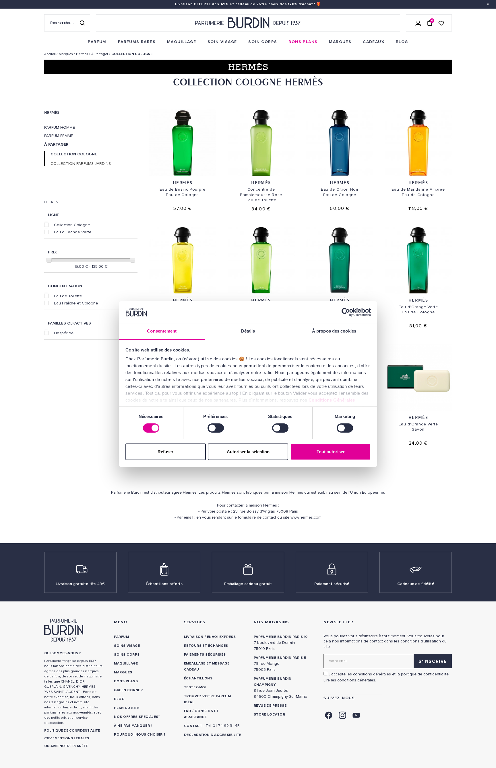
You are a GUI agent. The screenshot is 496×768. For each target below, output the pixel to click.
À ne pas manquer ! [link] (133, 726)
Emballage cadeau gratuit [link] (248, 583)
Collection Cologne (72, 224)
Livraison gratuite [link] (80, 583)
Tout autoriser (331, 451)
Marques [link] (123, 672)
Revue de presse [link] (270, 705)
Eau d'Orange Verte (73, 231)
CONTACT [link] (193, 726)
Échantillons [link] (198, 678)
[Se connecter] (418, 23)
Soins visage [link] (127, 646)
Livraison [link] (194, 637)
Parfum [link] (121, 637)
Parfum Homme (59, 128)
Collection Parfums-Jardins (81, 164)
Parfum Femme (58, 136)
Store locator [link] (269, 714)
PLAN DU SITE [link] (126, 708)
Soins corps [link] (127, 654)
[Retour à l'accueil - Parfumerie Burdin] (248, 23)
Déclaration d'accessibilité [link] (212, 735)
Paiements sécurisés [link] (205, 654)
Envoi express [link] (221, 637)
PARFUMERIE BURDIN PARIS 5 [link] (280, 658)
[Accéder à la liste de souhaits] (441, 22)
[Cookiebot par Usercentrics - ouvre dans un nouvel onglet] (346, 312)
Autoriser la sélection (248, 451)
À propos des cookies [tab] (334, 331)
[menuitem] (97, 42)
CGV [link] (48, 738)
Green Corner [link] (128, 690)
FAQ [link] (187, 711)
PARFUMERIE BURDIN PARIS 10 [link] (280, 637)
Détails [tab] (248, 331)
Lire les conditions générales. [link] (349, 680)
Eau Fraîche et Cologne (76, 303)
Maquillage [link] (126, 663)
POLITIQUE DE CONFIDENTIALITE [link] (72, 730)
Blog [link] (119, 699)
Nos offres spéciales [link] (136, 717)
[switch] (216, 428)
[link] (97, 42)
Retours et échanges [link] (206, 646)
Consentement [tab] (162, 331)
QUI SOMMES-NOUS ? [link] (62, 653)
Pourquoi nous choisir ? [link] (139, 734)
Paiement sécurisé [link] (331, 583)
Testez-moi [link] (195, 687)
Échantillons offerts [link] (164, 583)
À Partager (56, 144)
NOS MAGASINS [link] (271, 622)
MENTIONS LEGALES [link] (72, 738)
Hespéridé (64, 332)
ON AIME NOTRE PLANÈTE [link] (66, 746)
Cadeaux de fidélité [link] (415, 583)
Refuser (165, 451)
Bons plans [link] (126, 681)
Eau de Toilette (68, 295)
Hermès (51, 112)
